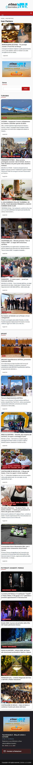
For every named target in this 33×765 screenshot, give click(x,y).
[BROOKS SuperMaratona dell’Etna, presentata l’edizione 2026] (16, 347)
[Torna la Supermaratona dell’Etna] (16, 386)
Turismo (4, 117)
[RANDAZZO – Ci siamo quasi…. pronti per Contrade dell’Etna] (16, 267)
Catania (4, 312)
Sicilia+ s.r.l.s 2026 (26, 762)
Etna (14, 156)
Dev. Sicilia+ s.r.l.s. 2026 (8, 745)
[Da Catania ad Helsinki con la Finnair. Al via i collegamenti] (16, 304)
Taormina (5, 198)
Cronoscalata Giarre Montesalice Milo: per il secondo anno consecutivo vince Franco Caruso (15, 548)
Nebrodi (5, 40)
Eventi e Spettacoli (6, 619)
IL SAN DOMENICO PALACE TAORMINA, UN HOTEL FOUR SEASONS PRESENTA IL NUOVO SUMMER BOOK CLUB (16, 204)
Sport (4, 355)
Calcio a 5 (5, 467)
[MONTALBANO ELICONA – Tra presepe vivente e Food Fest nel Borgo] (16, 33)
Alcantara (5, 156)
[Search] (31, 13)
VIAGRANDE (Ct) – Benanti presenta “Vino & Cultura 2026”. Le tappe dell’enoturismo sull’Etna (15, 242)
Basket (23, 465)
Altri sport (10, 465)
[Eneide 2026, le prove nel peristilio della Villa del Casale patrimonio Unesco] (16, 611)
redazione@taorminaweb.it (9, 743)
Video (23, 467)
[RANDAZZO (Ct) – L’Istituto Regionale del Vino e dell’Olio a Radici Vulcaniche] (16, 665)
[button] (2, 13)
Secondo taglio (11, 40)
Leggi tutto (6, 56)
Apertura (10, 156)
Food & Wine (5, 275)
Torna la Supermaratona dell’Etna (12, 398)
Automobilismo (17, 465)
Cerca (4, 83)
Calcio (27, 465)
